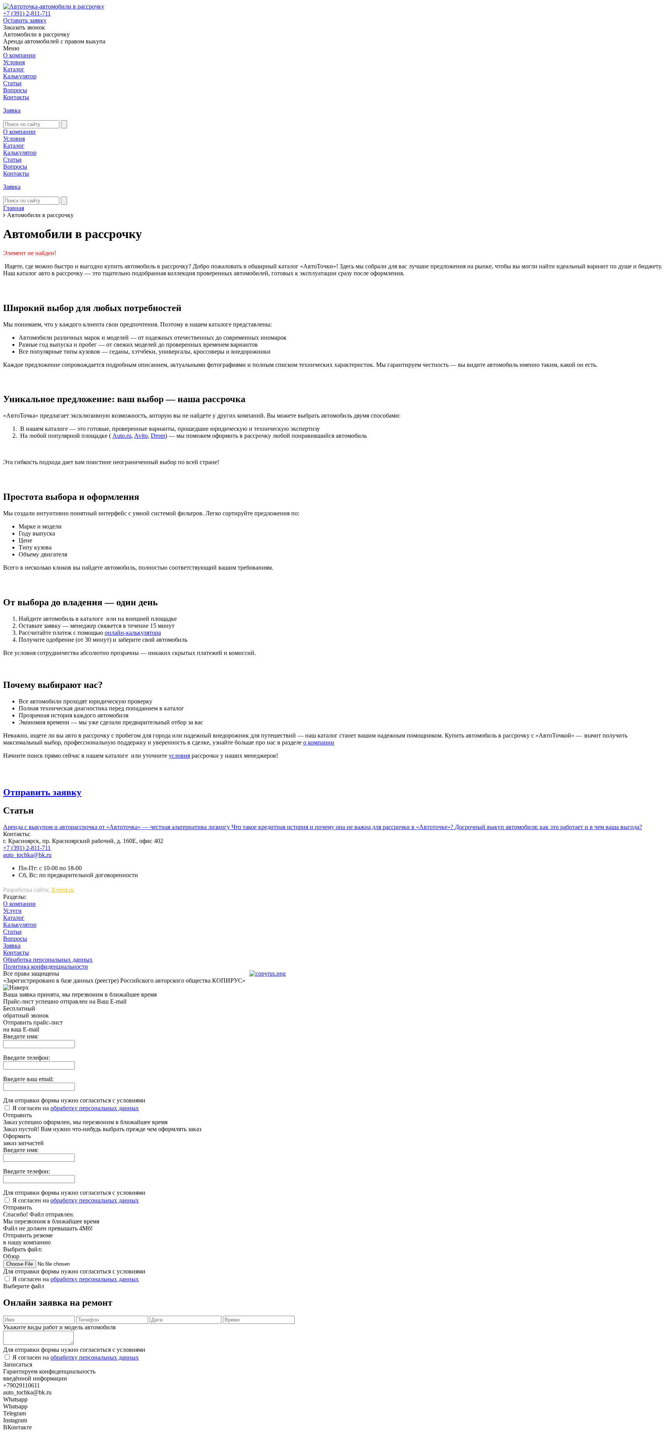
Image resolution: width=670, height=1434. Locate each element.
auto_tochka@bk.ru (27, 855)
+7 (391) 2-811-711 (27, 13)
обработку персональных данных (94, 1108)
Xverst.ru (62, 889)
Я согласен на (75, 1108)
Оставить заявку (25, 20)
